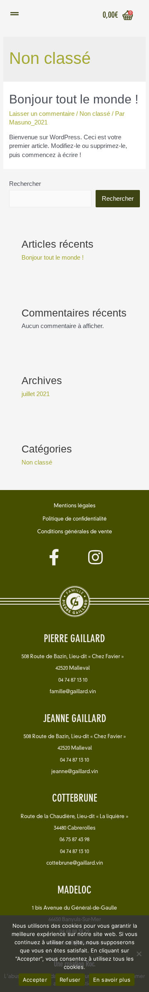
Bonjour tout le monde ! (73, 99)
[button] (75, 506)
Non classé (94, 113)
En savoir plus (112, 979)
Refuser (70, 979)
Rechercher (25, 184)
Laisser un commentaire (41, 113)
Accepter (35, 979)
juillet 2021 (36, 394)
